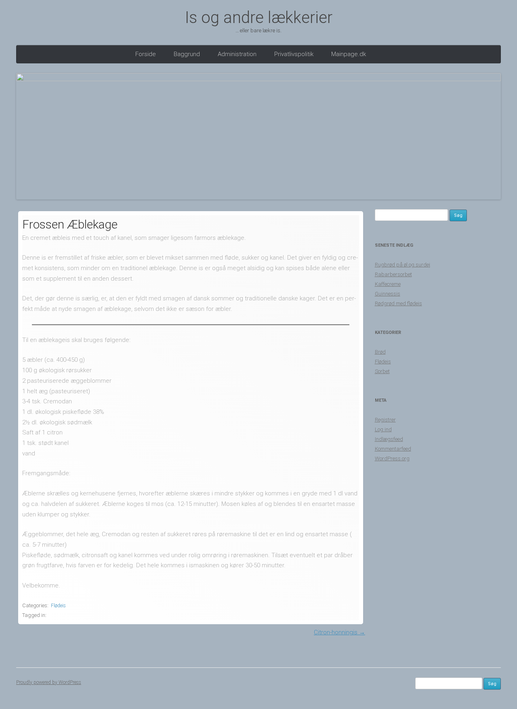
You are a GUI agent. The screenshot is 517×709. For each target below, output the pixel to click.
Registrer (385, 420)
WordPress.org (392, 458)
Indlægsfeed (389, 439)
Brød (380, 352)
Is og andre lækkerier (258, 18)
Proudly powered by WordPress (48, 682)
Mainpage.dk (348, 54)
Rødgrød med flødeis (398, 303)
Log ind (383, 429)
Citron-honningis (339, 632)
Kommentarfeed (393, 449)
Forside (145, 54)
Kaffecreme (388, 284)
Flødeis (58, 605)
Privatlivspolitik (293, 54)
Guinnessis (387, 294)
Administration (237, 54)
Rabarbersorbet (393, 274)
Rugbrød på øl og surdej (402, 265)
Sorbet (382, 371)
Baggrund (187, 54)
